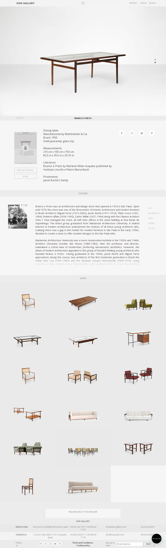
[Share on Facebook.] (124, 132)
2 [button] (155, 62)
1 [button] (155, 59)
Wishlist (133, 2)
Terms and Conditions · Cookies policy (83, 544)
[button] (156, 538)
